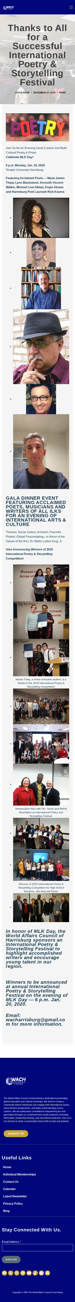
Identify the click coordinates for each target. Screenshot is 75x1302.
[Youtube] (29, 1273)
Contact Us (11, 1181)
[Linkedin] (22, 1273)
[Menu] (71, 7)
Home (7, 1167)
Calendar (9, 1189)
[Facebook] (4, 1273)
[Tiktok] (35, 1273)
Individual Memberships (19, 1174)
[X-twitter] (10, 1273)
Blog (6, 1210)
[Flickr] (41, 1273)
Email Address (11, 1241)
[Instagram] (16, 1273)
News (62, 92)
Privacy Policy (13, 1203)
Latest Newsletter (15, 1196)
